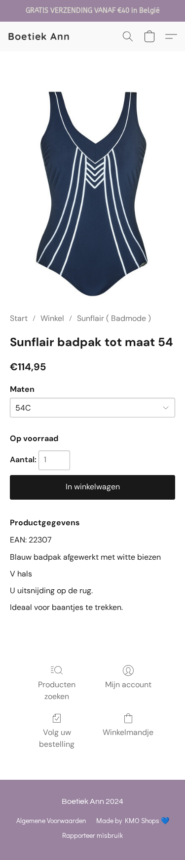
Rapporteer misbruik (92, 835)
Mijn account (128, 684)
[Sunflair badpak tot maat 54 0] (92, 194)
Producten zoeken (56, 690)
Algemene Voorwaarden (51, 820)
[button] (39, 36)
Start (19, 318)
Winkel (52, 318)
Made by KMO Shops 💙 (132, 820)
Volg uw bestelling (56, 738)
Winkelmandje (128, 732)
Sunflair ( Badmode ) (114, 318)
